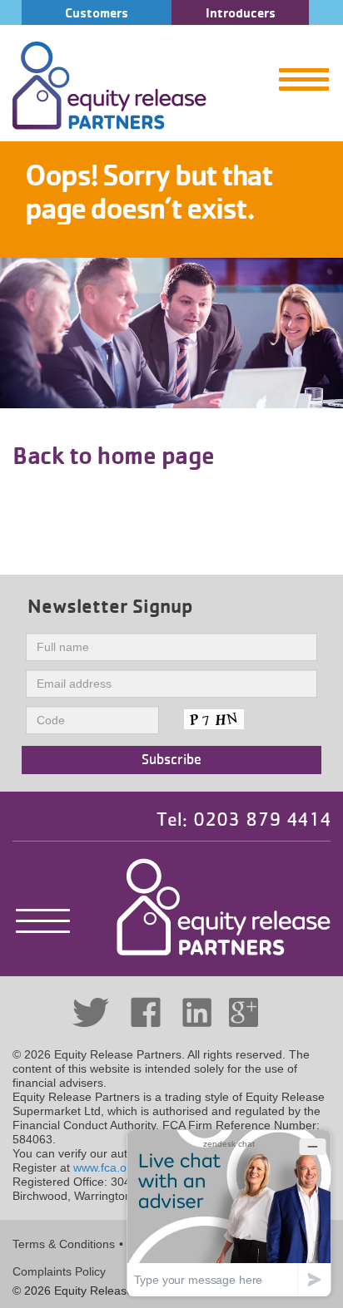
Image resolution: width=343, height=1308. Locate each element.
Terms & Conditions (63, 1244)
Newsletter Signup (110, 606)
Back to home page (113, 455)
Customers (96, 13)
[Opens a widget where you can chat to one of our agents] (229, 1212)
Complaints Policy (59, 1271)
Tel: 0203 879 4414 (244, 820)
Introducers (241, 13)
